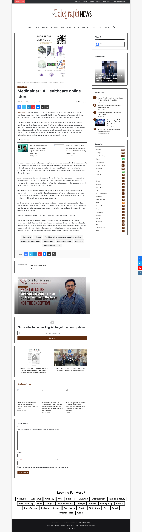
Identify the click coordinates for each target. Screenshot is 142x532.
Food (97, 190)
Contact (84, 1)
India (29, 27)
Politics (98, 224)
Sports (76, 27)
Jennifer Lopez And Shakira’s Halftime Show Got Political (115, 122)
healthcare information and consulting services (63, 237)
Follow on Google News (119, 1)
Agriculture (99, 212)
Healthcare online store (31, 241)
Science (98, 184)
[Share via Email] (43, 107)
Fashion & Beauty (101, 193)
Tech (93, 27)
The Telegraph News (25, 102)
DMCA (98, 1)
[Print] (47, 107)
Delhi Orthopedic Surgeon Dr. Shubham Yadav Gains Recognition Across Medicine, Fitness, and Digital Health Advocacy (76, 406)
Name (19, 452)
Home (21, 82)
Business (45, 27)
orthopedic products (52, 245)
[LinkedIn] (29, 107)
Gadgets (98, 175)
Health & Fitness (35, 82)
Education (54, 27)
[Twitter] (24, 107)
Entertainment (66, 27)
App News (99, 218)
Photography (100, 162)
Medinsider (49, 241)
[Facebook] (19, 107)
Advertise (91, 1)
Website (56, 460)
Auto (100, 27)
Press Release (100, 199)
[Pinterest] (33, 107)
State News (99, 187)
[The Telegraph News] (71, 13)
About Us (77, 1)
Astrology (99, 221)
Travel (98, 159)
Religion (98, 215)
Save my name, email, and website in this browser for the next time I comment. (43, 467)
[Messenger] (38, 107)
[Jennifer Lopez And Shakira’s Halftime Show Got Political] (100, 122)
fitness (38, 237)
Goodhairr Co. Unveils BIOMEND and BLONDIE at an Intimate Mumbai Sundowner (109, 77)
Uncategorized (100, 227)
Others (107, 27)
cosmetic (27, 237)
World (37, 27)
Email (19, 460)
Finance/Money (101, 206)
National (98, 178)
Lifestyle (85, 27)
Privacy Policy (106, 1)
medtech (79, 241)
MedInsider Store (64, 241)
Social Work (99, 196)
